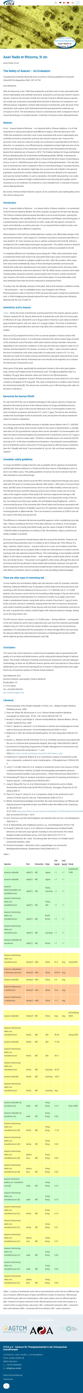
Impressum (8, 1379)
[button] (56, 2)
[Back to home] (9, 2)
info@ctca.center (13, 1368)
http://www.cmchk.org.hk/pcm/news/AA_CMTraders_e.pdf (36, 753)
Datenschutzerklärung (12, 1375)
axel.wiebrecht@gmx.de (13, 692)
